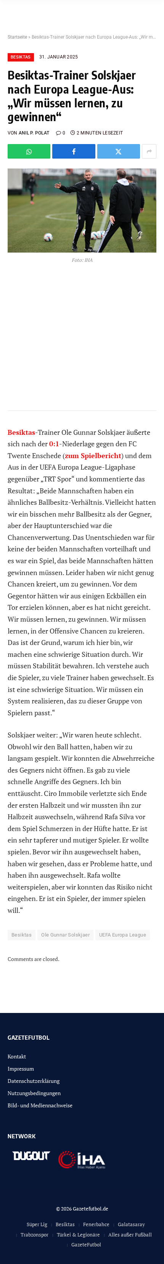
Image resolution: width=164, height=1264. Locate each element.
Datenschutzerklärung (33, 1080)
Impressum (21, 1068)
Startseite (17, 37)
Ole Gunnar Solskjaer (65, 935)
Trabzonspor (34, 1234)
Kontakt (17, 1056)
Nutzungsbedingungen (34, 1093)
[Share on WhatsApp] (29, 151)
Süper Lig (37, 1224)
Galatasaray (131, 1224)
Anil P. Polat (34, 133)
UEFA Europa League (122, 935)
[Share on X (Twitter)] (118, 151)
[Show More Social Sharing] (149, 151)
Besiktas (21, 57)
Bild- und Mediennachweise (40, 1105)
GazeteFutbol (86, 1244)
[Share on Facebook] (73, 151)
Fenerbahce (96, 1224)
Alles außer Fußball (130, 1234)
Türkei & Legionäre (78, 1234)
